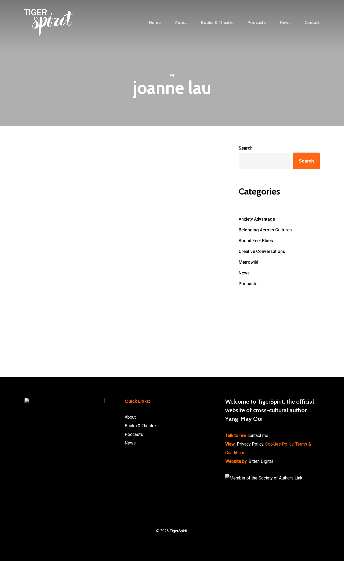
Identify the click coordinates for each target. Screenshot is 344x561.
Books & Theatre (140, 425)
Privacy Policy (250, 444)
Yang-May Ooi (36, 179)
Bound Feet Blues (256, 240)
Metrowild (248, 262)
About (130, 417)
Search (246, 148)
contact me (258, 435)
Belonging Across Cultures (265, 229)
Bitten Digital (261, 461)
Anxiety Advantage (257, 219)
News (244, 273)
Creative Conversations (262, 251)
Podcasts (38, 197)
